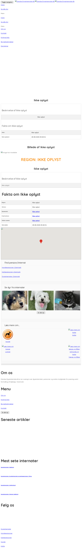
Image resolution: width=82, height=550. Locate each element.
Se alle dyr (4, 9)
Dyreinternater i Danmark (11, 276)
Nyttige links (5, 37)
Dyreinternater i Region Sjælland (9, 494)
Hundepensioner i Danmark (11, 267)
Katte (3, 546)
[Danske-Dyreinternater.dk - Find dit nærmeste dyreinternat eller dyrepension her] (44, 1)
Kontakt (3, 33)
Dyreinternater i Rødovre (7, 467)
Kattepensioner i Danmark (11, 272)
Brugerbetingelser (7, 42)
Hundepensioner (6, 533)
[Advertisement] (41, 68)
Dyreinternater (6, 529)
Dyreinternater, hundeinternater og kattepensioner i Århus (16, 476)
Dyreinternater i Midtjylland (8, 485)
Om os (3, 29)
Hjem (3, 5)
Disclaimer (4, 46)
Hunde (3, 542)
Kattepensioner (6, 538)
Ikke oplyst (36, 211)
